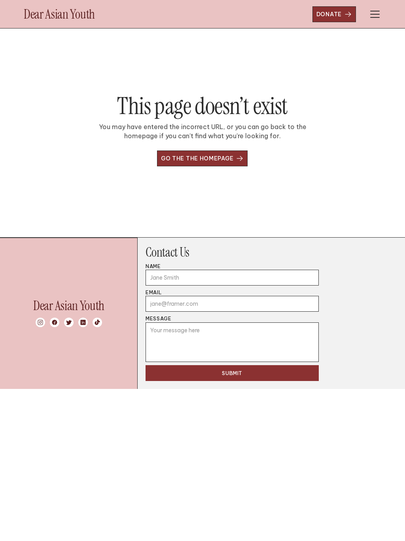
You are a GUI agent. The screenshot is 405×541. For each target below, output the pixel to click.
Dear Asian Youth (59, 14)
